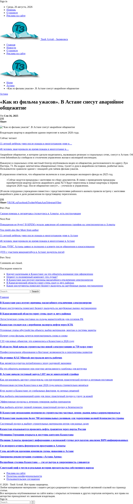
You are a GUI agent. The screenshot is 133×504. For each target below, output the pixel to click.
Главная (10, 44)
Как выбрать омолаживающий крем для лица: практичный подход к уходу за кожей (46, 396)
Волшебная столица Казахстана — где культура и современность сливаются (45, 462)
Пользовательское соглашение (23, 479)
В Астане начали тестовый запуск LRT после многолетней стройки (39, 374)
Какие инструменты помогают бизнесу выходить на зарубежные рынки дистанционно (54, 285)
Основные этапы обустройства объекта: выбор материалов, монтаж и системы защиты (48, 330)
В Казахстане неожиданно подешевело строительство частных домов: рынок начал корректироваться (60, 412)
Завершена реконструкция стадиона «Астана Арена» (31, 456)
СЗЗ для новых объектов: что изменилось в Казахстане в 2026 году (37, 341)
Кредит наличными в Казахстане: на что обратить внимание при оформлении (49, 274)
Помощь (11, 9)
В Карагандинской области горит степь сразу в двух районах (40, 282)
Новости (11, 47)
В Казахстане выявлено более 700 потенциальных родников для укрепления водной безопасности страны (62, 418)
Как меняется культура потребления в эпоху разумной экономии (35, 363)
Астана (4, 94)
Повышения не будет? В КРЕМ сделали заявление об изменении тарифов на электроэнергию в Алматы (57, 224)
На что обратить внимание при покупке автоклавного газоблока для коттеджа (43, 368)
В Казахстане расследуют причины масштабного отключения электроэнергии (49, 279)
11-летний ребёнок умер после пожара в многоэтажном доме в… (36, 143)
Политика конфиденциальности (24, 476)
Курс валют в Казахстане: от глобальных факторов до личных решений (39, 390)
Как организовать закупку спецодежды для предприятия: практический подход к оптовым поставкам (56, 379)
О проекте (12, 12)
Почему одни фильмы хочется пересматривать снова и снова (33, 335)
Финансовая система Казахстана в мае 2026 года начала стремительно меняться (44, 385)
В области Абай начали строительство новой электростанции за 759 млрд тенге (46, 346)
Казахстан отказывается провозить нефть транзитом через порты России (43, 429)
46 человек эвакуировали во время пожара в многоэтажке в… (34, 149)
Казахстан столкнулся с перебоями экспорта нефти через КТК (36, 324)
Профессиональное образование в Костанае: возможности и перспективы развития (46, 352)
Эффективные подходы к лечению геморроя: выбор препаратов (35, 401)
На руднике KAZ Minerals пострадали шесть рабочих (31, 357)
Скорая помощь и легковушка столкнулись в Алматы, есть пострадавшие (40, 213)
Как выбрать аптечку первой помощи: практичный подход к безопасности (41, 407)
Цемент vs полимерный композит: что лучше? (32, 277)
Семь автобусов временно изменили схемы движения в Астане (37, 451)
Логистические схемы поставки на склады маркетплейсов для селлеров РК (41, 319)
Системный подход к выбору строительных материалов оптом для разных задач (44, 423)
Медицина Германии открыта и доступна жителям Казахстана (36, 434)
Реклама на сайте (15, 15)
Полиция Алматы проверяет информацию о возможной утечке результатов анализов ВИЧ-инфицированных (64, 440)
